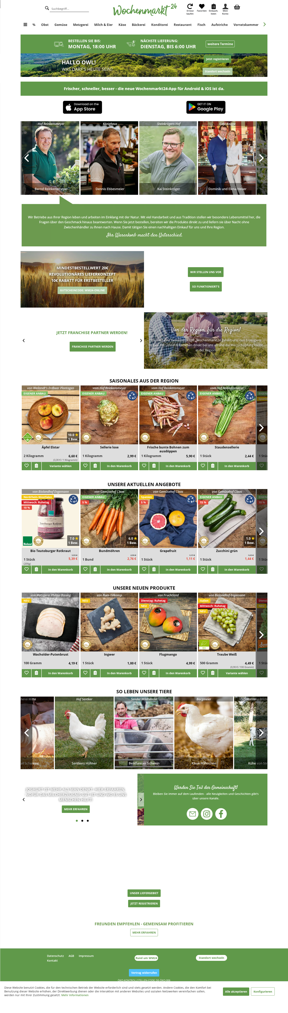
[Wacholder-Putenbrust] (50, 624)
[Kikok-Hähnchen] (203, 733)
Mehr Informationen (75, 995)
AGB (71, 956)
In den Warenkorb (119, 466)
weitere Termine (220, 44)
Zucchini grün (227, 551)
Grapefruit (168, 551)
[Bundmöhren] (109, 521)
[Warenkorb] (237, 6)
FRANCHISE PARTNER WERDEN (82, 346)
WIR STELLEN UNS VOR (205, 272)
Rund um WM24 (146, 958)
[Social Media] (206, 792)
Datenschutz (55, 956)
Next (261, 733)
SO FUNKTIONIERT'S (205, 286)
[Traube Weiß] (227, 624)
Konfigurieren (263, 991)
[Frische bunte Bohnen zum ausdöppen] (168, 417)
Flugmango (168, 654)
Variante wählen (61, 466)
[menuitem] (237, 6)
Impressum (86, 956)
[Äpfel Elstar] (50, 417)
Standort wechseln (211, 958)
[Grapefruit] (168, 521)
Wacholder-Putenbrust (50, 654)
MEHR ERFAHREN (82, 809)
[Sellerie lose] (109, 417)
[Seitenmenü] (25, 25)
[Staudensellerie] (227, 417)
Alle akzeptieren (236, 991)
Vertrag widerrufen (144, 973)
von (50, 388)
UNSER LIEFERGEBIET (144, 893)
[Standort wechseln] (206, 65)
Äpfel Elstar (51, 447)
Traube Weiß (227, 654)
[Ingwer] (109, 624)
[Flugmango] (168, 624)
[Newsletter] (195, 812)
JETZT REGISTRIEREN (144, 903)
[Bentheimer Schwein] (144, 733)
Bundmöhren (109, 551)
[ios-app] (82, 107)
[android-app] (206, 107)
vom (109, 388)
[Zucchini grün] (227, 521)
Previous (26, 733)
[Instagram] (207, 812)
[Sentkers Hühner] (84, 733)
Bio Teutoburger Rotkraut (50, 551)
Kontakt (52, 960)
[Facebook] (218, 814)
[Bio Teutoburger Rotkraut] (50, 521)
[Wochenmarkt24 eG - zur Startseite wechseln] (145, 9)
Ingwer (109, 654)
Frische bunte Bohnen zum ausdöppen (168, 449)
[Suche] (47, 7)
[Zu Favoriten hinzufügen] (26, 466)
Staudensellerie (227, 447)
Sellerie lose (109, 447)
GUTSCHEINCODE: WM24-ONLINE (82, 290)
